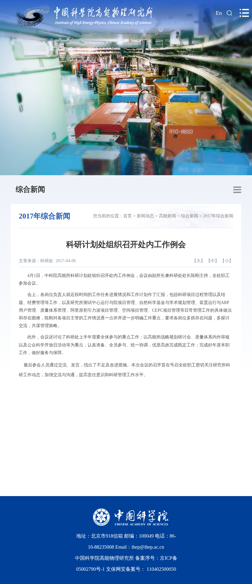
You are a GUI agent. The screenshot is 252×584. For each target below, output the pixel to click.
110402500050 (161, 569)
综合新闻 (30, 189)
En (219, 13)
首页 (127, 216)
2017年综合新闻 (218, 216)
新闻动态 (145, 216)
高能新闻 (167, 216)
